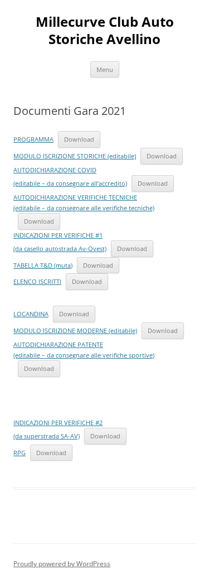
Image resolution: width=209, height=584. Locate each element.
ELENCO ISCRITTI (37, 281)
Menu (104, 69)
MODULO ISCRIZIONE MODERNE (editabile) (75, 330)
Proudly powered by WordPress (61, 563)
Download (79, 139)
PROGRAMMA (33, 139)
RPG (19, 452)
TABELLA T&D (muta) (42, 265)
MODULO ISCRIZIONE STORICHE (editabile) (74, 156)
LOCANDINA (30, 314)
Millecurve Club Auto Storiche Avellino (105, 30)
